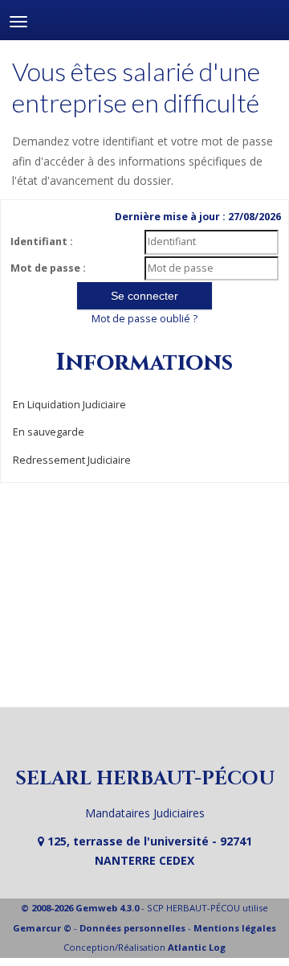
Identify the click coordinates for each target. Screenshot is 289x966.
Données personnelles (132, 928)
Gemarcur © (42, 928)
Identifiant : (41, 241)
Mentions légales (234, 928)
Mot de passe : (48, 268)
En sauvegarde (48, 432)
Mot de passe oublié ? (144, 318)
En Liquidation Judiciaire (69, 404)
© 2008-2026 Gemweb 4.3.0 (80, 908)
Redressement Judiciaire (72, 460)
